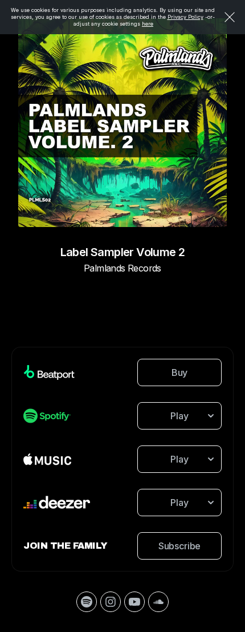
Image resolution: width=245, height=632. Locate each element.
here (147, 24)
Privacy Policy (185, 17)
